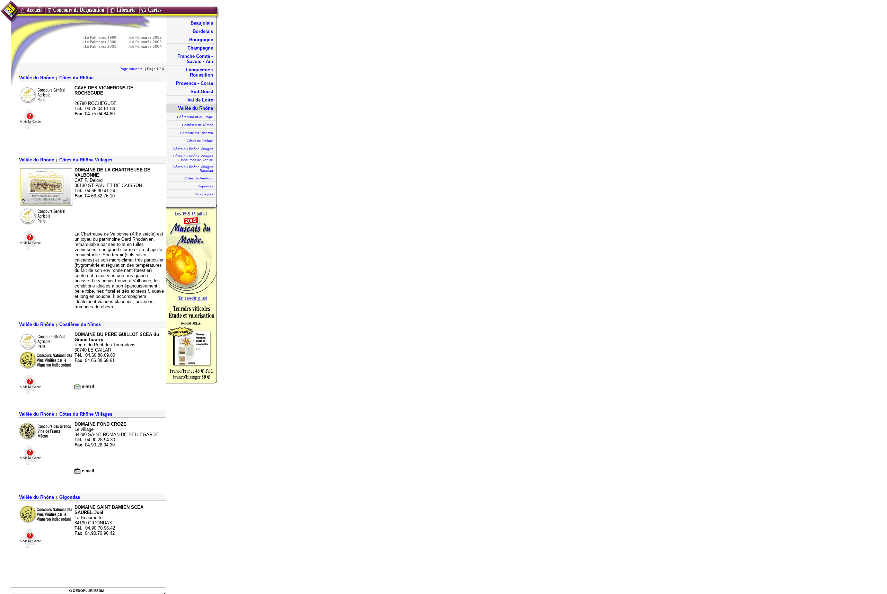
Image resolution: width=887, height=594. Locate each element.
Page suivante (132, 69)
